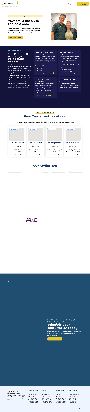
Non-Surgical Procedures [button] (54, 3)
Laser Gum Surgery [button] (32, 3)
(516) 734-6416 (73, 147)
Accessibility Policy (71, 408)
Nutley (44, 390)
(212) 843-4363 (34, 396)
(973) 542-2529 (36, 147)
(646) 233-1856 (17, 147)
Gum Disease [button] (22, 3)
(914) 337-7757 (61, 396)
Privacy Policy (80, 408)
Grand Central (33, 390)
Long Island (73, 390)
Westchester (60, 390)
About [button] (62, 3)
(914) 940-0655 (54, 147)
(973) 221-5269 (47, 396)
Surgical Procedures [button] (42, 3)
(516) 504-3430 (74, 396)
